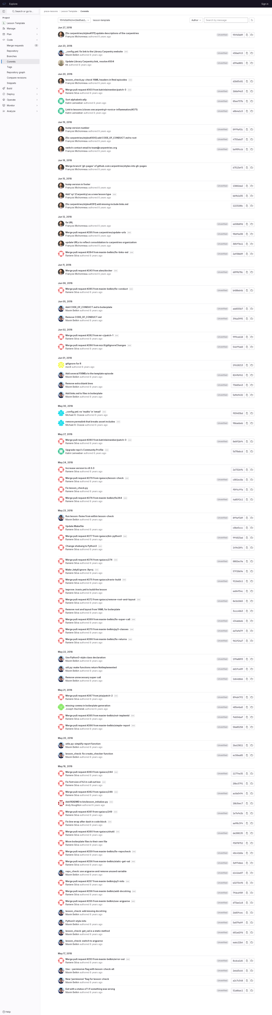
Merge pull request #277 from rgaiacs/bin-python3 (93, 536)
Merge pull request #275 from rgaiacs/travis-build (93, 579)
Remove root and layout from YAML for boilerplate (92, 609)
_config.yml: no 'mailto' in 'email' (83, 411)
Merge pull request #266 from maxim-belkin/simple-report (97, 725)
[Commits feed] (251, 20)
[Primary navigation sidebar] (3, 11)
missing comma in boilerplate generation (87, 705)
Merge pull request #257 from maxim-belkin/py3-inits (94, 881)
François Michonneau (76, 36)
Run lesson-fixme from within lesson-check (89, 516)
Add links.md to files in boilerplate (83, 393)
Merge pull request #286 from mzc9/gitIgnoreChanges (95, 345)
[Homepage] (4, 3)
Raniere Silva (72, 93)
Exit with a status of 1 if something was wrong (90, 989)
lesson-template (101, 20)
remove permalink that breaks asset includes (90, 421)
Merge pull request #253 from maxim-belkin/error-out (95, 959)
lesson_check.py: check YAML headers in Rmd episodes (96, 79)
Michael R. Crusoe (74, 415)
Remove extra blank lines (79, 383)
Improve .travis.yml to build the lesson (86, 589)
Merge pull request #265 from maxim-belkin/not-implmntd (97, 715)
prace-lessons (51, 11)
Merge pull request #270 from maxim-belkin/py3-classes (96, 629)
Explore (13, 4)
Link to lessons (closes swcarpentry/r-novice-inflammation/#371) (101, 109)
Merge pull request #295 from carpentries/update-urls (95, 232)
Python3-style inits (75, 921)
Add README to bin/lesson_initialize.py (86, 801)
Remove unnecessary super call (83, 677)
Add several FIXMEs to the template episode (89, 373)
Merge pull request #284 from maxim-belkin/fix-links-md (96, 252)
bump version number (77, 127)
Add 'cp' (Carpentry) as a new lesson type (88, 194)
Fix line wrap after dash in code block (85, 821)
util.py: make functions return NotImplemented (91, 667)
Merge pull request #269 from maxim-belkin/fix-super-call (97, 619)
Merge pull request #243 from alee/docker (88, 270)
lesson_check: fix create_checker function (89, 753)
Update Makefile (74, 526)
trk (66, 64)
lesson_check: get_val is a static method (87, 931)
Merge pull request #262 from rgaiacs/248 (89, 791)
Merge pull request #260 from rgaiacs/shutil (89, 831)
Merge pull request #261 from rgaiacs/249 (88, 811)
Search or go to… (24, 11)
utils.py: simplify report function (83, 743)
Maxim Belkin (72, 54)
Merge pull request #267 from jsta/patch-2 (89, 695)
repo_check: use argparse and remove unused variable (96, 871)
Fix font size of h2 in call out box (83, 782)
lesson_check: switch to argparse (84, 940)
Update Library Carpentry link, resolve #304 (89, 61)
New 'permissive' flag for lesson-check (87, 979)
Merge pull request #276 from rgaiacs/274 (88, 559)
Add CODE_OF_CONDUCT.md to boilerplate (88, 307)
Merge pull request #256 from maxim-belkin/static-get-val (97, 861)
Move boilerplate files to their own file (86, 841)
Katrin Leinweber (74, 103)
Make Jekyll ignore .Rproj (79, 569)
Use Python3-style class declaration (85, 657)
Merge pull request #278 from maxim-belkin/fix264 (93, 498)
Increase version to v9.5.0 (79, 468)
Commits (84, 11)
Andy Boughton (73, 805)
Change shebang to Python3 (81, 546)
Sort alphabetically (76, 99)
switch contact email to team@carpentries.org (91, 147)
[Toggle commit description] (126, 51)
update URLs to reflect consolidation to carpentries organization (101, 242)
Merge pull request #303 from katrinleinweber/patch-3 (95, 89)
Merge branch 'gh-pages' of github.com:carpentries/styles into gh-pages (106, 166)
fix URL (69, 222)
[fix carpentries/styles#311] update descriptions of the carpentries (102, 33)
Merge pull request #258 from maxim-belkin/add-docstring (98, 891)
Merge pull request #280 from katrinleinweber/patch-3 (95, 440)
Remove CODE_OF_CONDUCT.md (83, 317)
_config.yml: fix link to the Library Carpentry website (94, 51)
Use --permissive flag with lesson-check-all (89, 969)
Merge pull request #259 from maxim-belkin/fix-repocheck (98, 851)
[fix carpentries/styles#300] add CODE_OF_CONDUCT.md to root (100, 137)
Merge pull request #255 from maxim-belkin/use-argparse (97, 901)
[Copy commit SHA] (246, 35)
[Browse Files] (251, 35)
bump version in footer (77, 184)
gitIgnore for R (73, 363)
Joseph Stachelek (75, 709)
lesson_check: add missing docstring (85, 911)
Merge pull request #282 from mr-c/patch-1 (89, 335)
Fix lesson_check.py (76, 488)
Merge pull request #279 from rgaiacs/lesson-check (94, 478)
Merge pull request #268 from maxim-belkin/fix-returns (96, 639)
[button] (222, 35)
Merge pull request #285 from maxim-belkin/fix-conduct (96, 288)
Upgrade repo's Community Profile (84, 449)
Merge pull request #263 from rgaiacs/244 (89, 772)
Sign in (264, 4)
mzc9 (68, 367)
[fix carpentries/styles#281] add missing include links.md (96, 204)
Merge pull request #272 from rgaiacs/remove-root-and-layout (100, 599)
